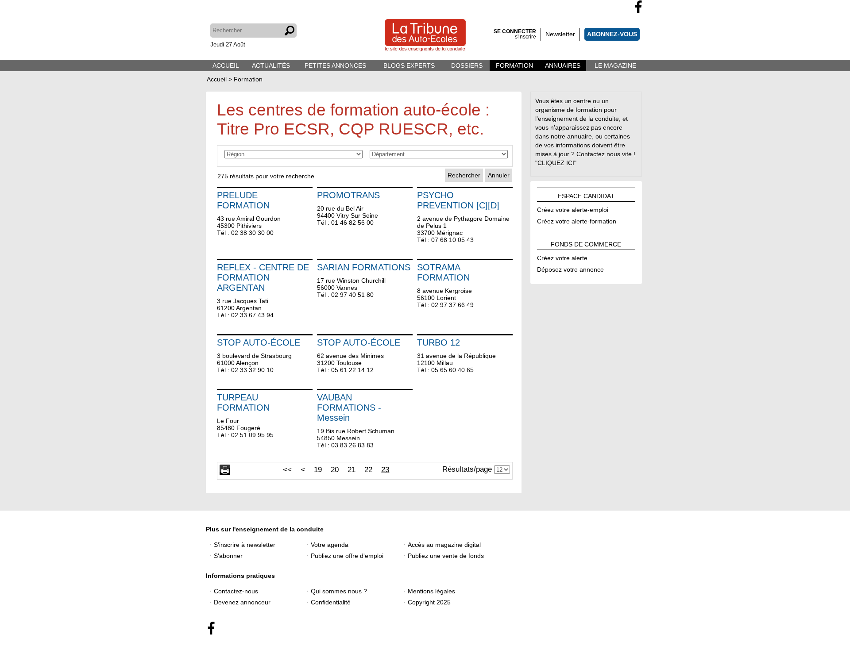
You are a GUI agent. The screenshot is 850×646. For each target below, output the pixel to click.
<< (287, 469)
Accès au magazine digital (444, 544)
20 (335, 469)
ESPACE (586, 194)
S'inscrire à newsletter (244, 544)
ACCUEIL (225, 65)
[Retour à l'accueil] (425, 36)
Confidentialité (331, 602)
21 (351, 469)
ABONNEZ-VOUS (612, 34)
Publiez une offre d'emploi (347, 555)
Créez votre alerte (562, 256)
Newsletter (560, 34)
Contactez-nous (236, 591)
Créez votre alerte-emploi (572, 208)
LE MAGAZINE (615, 65)
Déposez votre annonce (570, 268)
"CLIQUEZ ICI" (555, 162)
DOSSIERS (467, 65)
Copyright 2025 (429, 602)
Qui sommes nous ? (339, 591)
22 (368, 469)
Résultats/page (467, 469)
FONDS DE (586, 243)
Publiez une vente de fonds (446, 555)
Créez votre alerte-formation (576, 220)
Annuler (499, 175)
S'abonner (228, 555)
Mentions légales (431, 591)
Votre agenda (329, 544)
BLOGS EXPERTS (409, 65)
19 (318, 469)
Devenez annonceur (242, 602)
